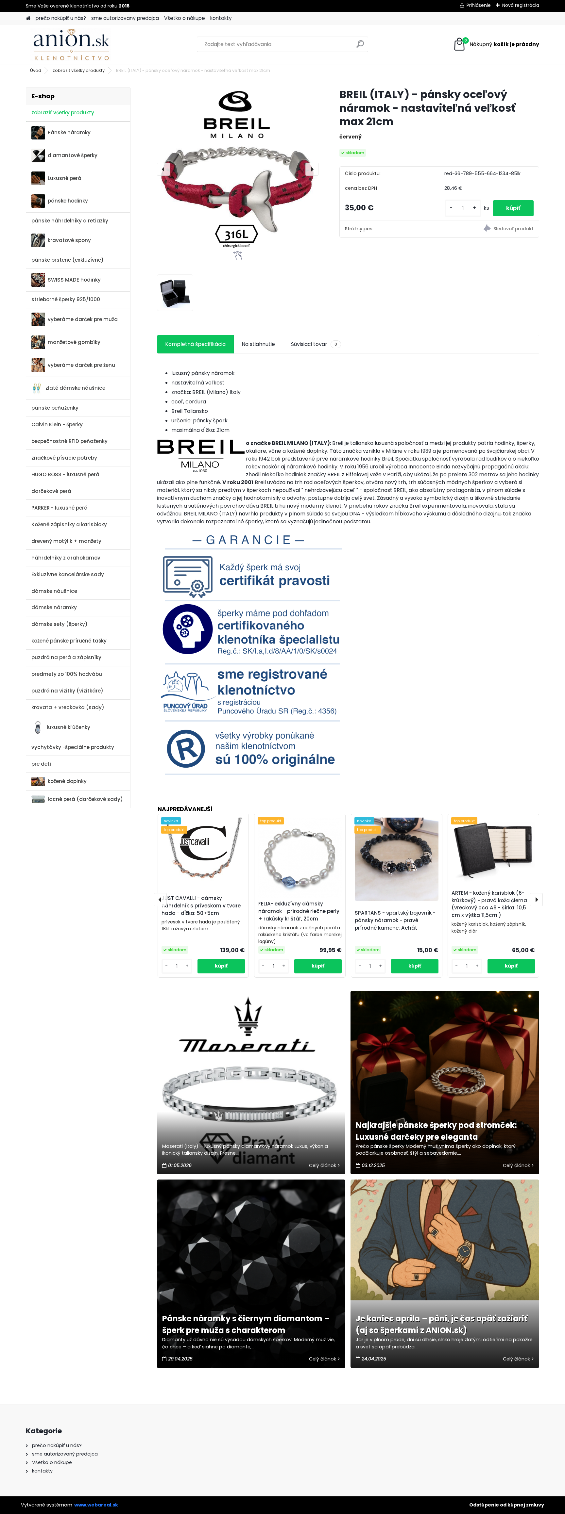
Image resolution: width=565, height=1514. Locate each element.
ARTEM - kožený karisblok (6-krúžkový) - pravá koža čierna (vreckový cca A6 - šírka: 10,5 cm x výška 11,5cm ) (489, 904)
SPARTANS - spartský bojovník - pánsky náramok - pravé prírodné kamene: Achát (395, 920)
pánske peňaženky (54, 407)
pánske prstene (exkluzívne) (67, 259)
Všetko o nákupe (184, 18)
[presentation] (163, 169)
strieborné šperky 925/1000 (65, 299)
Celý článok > (324, 1165)
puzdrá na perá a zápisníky (66, 657)
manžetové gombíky (74, 342)
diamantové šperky (72, 155)
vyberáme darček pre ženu (81, 365)
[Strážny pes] (489, 229)
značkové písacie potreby (64, 457)
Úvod (35, 70)
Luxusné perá (64, 178)
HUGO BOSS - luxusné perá (65, 474)
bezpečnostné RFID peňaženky (69, 441)
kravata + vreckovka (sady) (67, 707)
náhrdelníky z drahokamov (65, 557)
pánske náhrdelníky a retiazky (69, 220)
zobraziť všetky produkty (79, 70)
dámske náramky (54, 607)
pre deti (41, 763)
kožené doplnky (67, 781)
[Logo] (71, 44)
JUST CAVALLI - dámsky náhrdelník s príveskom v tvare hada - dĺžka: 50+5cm (201, 906)
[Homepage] (28, 18)
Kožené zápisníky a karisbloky (69, 524)
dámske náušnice (54, 591)
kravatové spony (69, 240)
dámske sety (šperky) (59, 624)
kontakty (221, 18)
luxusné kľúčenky (68, 727)
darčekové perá (51, 491)
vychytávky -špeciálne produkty (72, 747)
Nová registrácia (520, 5)
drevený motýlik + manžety (66, 541)
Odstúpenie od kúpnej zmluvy (506, 1505)
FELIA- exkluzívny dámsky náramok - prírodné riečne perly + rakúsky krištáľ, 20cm (298, 911)
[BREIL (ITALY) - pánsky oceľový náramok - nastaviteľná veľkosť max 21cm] (237, 169)
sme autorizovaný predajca (125, 18)
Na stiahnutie (258, 344)
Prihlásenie (479, 5)
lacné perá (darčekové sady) (85, 799)
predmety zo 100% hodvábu (66, 674)
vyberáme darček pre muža (83, 319)
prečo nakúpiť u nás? (61, 18)
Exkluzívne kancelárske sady (67, 574)
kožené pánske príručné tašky (69, 640)
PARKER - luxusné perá (59, 507)
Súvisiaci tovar (314, 344)
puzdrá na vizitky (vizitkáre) (67, 690)
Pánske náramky (69, 132)
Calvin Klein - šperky (57, 424)
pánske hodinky (68, 200)
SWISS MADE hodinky (74, 279)
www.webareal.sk (96, 1505)
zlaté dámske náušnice (75, 387)
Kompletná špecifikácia (195, 344)
